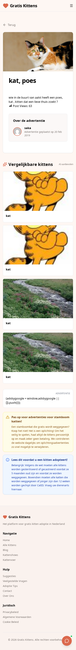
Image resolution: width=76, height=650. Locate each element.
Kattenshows (10, 555)
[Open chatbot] (67, 641)
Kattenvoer (9, 559)
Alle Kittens (9, 545)
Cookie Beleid (11, 622)
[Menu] (71, 5)
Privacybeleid (11, 612)
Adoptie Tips (10, 586)
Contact (7, 591)
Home (6, 540)
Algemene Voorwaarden (17, 617)
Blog (5, 550)
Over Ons (8, 595)
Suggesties (9, 576)
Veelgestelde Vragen (15, 581)
